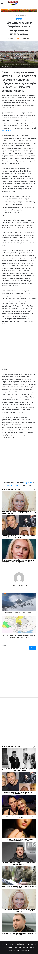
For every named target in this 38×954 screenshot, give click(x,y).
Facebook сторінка (12, 485)
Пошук (4, 645)
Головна (16, 15)
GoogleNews (27, 483)
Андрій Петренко (19, 585)
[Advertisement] (19, 347)
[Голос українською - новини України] (13, 3)
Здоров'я (23, 15)
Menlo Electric (6, 130)
